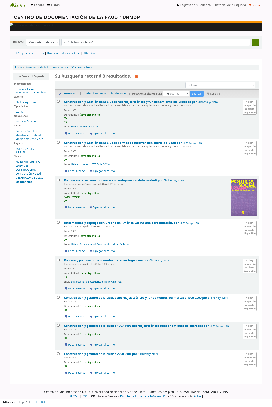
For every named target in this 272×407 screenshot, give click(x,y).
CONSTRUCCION (26, 170)
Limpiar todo (118, 93)
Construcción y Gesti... (29, 174)
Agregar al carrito (103, 134)
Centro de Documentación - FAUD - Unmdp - (19, 5)
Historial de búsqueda (230, 5)
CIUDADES (22, 166)
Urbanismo (85, 164)
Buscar (18, 42)
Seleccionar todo (95, 93)
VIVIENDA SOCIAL (89, 126)
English (41, 402)
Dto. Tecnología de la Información (143, 396)
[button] (37, 5)
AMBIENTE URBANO (28, 162)
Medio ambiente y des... (30, 139)
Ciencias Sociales (26, 131)
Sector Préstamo (26, 122)
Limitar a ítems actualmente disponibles (31, 91)
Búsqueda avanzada (30, 53)
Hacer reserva (76, 134)
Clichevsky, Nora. (174, 180)
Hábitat (75, 126)
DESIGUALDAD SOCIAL (29, 178)
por (131, 102)
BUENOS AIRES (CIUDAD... (25, 150)
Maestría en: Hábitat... (29, 135)
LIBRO (19, 112)
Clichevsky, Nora (26, 102)
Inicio (18, 67)
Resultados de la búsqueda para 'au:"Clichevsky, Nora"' (60, 67)
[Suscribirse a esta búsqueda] (136, 76)
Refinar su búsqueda (31, 76)
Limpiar (255, 5)
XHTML (74, 396)
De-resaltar (69, 93)
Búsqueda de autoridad (63, 53)
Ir (255, 42)
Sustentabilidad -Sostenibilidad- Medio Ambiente (105, 244)
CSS (85, 396)
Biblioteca (90, 53)
